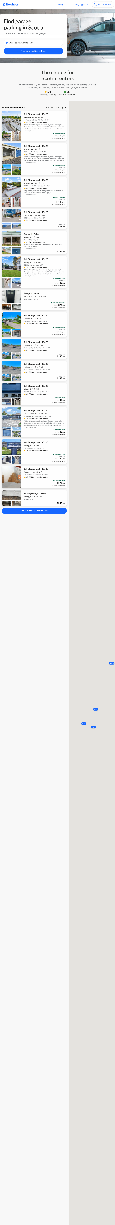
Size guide (62, 4)
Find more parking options (33, 51)
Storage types (79, 4)
